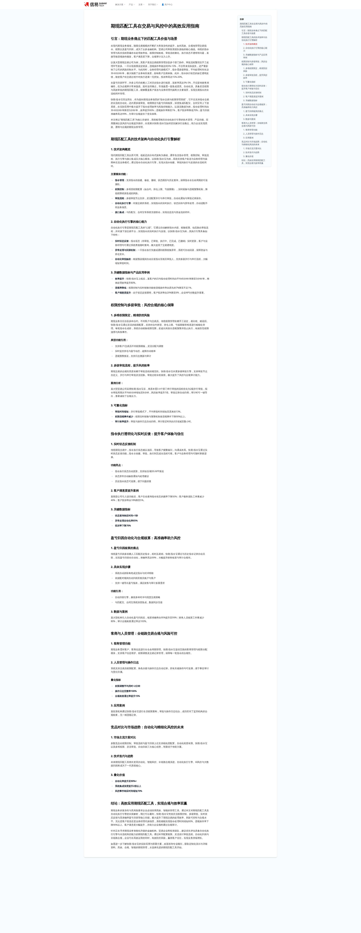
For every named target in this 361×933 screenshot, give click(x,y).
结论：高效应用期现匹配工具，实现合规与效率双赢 (149, 803)
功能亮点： (117, 465)
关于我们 (152, 4)
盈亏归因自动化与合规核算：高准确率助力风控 (145, 537)
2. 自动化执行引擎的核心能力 (129, 221)
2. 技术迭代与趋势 (122, 756)
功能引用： (117, 591)
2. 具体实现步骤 (120, 567)
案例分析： (117, 383)
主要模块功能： (119, 174)
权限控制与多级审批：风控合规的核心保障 (142, 304)
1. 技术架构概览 (120, 149)
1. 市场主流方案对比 (123, 737)
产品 (131, 4)
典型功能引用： (119, 340)
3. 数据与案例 (119, 611)
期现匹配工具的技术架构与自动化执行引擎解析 (145, 139)
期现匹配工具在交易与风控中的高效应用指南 (155, 26)
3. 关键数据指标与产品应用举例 (130, 272)
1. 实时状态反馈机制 (123, 444)
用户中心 (167, 4)
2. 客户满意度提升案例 (125, 490)
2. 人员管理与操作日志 (125, 662)
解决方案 (119, 4)
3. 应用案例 (118, 705)
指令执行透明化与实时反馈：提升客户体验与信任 (147, 433)
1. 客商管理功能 (120, 643)
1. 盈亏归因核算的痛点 (125, 548)
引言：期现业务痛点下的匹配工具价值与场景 (144, 38)
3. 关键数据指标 (120, 509)
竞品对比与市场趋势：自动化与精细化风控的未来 (147, 727)
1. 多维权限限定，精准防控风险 (130, 315)
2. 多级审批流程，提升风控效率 (130, 365)
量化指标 (116, 679)
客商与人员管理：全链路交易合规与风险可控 (144, 633)
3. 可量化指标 (119, 405)
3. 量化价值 (118, 775)
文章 (140, 4)
